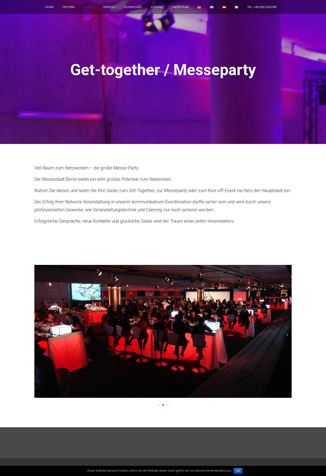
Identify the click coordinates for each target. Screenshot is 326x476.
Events (89, 7)
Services (109, 7)
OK (238, 470)
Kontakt (157, 7)
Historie (69, 7)
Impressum (181, 7)
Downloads (133, 7)
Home (49, 7)
